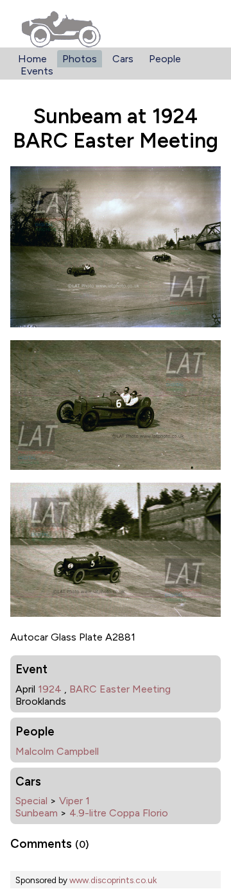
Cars (122, 59)
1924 (50, 689)
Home (32, 59)
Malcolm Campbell (57, 751)
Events (37, 71)
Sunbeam (36, 813)
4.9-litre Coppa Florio (118, 813)
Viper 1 (74, 801)
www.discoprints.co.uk (113, 880)
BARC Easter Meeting (120, 689)
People (165, 59)
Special (31, 801)
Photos (79, 59)
